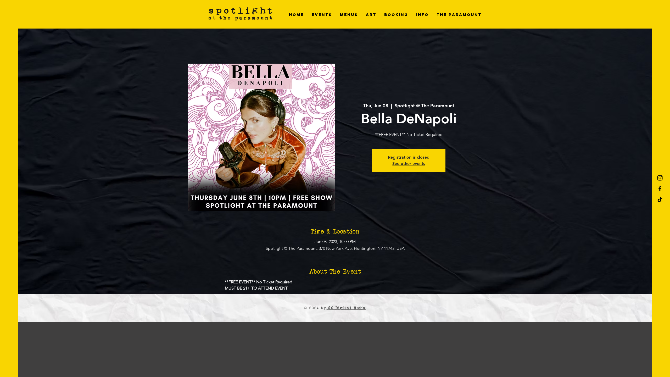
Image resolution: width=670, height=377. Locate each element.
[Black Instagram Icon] (659, 177)
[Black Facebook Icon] (659, 188)
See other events (408, 163)
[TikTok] (659, 199)
